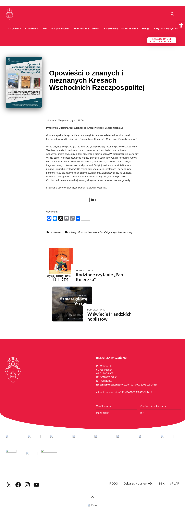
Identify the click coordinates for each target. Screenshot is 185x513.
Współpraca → (103, 406)
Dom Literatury (81, 28)
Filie (45, 28)
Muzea (95, 28)
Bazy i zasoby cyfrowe (166, 28)
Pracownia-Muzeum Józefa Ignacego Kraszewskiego (106, 232)
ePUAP (174, 483)
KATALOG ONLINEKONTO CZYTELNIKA (161, 40)
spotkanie (56, 232)
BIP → (143, 413)
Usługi (145, 28)
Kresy (73, 232)
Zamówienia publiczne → (153, 406)
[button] (181, 25)
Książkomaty (111, 28)
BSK (161, 483)
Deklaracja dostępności (138, 483)
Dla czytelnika (13, 28)
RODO (113, 483)
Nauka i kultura (129, 28)
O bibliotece (31, 28)
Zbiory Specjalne (60, 28)
